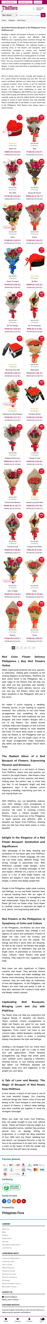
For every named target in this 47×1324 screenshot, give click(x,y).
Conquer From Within (34, 546)
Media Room (7, 1238)
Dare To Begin (13, 591)
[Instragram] (14, 1201)
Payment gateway (11, 1159)
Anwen (34, 237)
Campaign (6, 1280)
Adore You (12, 148)
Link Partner (6, 1248)
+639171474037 (13, 1300)
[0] (41, 1319)
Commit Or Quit (12, 546)
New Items (38, 2)
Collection (11, 20)
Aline (34, 148)
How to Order (7, 1264)
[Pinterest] (19, 1201)
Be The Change (12, 325)
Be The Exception (34, 325)
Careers (5, 1235)
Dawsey (12, 635)
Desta (34, 635)
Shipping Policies (8, 1271)
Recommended (9, 2)
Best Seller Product (25, 2)
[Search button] (43, 15)
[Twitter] (9, 1201)
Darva (34, 591)
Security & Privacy (9, 1274)
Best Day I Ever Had (13, 370)
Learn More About (10, 1253)
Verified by (7, 1179)
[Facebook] (4, 1201)
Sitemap (5, 1241)
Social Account (9, 1195)
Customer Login (8, 1261)
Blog (4, 1232)
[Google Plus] (24, 1201)
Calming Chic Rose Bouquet (12, 414)
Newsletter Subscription (11, 1244)
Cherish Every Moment (12, 502)
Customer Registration (11, 1258)
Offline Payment (8, 1268)
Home (4, 20)
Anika (13, 237)
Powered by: (8, 1207)
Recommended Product (11, 1283)
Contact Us (7, 1292)
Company (6, 1224)
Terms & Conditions (9, 1277)
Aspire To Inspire (13, 281)
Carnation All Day (35, 414)
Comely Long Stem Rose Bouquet (34, 503)
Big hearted (35, 370)
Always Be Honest (34, 193)
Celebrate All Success (12, 458)
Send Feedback (10, 1297)
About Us (5, 1229)
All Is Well (12, 193)
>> (34, 648)
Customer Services (10, 1305)
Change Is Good (34, 458)
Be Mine (34, 281)
